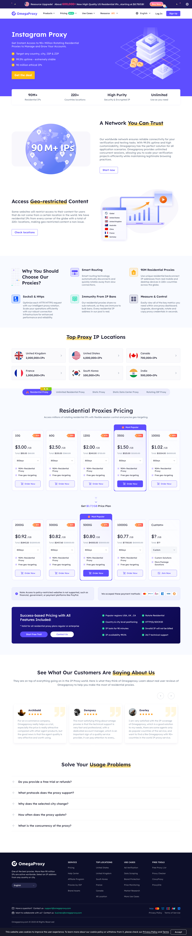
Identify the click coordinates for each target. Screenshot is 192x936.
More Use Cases (131, 896)
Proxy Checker (159, 873)
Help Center (73, 873)
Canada (99, 890)
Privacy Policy (155, 913)
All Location (101, 896)
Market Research (132, 890)
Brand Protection (132, 879)
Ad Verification (131, 867)
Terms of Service (172, 913)
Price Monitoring (132, 885)
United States (102, 867)
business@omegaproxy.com (68, 913)
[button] (96, 781)
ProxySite (156, 885)
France (99, 885)
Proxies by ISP (75, 885)
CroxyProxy (157, 879)
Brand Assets (74, 890)
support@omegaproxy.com (58, 908)
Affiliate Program (76, 879)
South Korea (102, 879)
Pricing (71, 867)
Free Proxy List (159, 867)
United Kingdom (103, 873)
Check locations (25, 232)
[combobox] (26, 460)
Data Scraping (131, 873)
